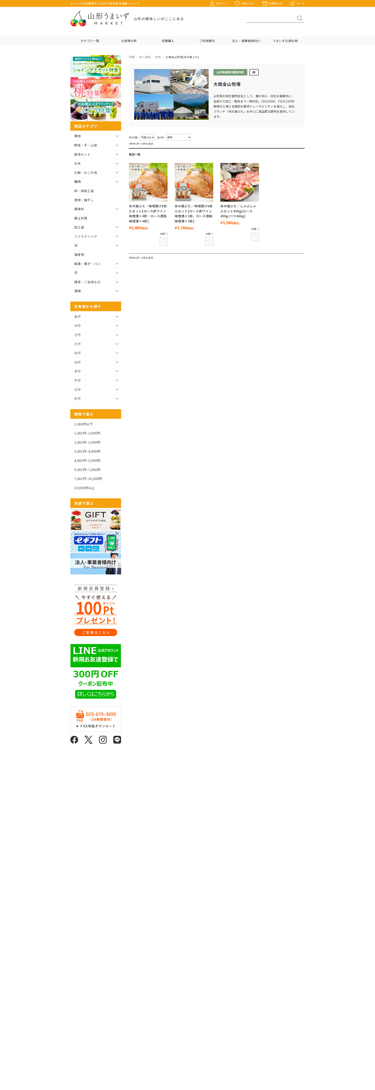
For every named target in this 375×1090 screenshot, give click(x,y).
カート (300, 3)
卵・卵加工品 (84, 190)
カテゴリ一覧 (89, 40)
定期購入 (168, 40)
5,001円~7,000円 (87, 469)
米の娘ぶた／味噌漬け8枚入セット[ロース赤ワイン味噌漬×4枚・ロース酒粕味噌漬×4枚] (148, 213)
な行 (77, 352)
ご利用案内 (207, 40)
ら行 (77, 389)
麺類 (77, 181)
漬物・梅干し (84, 200)
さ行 (77, 334)
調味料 (79, 209)
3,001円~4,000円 (87, 451)
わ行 (77, 398)
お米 (77, 163)
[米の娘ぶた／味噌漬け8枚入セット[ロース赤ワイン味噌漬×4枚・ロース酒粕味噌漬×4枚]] (148, 182)
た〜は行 (145, 57)
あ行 (77, 316)
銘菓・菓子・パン (87, 263)
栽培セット (82, 154)
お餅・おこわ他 (85, 172)
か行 (77, 325)
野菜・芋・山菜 (85, 145)
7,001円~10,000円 (88, 478)
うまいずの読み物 (285, 40)
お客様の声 (129, 40)
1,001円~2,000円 (87, 433)
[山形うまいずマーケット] (99, 18)
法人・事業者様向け (246, 40)
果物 (77, 136)
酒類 (77, 290)
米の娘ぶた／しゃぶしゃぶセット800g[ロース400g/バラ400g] (238, 211)
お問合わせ (275, 3)
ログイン (221, 3)
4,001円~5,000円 (87, 460)
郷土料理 (80, 218)
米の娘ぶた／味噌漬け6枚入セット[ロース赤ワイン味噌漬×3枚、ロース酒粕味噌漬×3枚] (194, 213)
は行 (77, 362)
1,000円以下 (83, 424)
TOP (132, 57)
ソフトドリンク (85, 236)
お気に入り (248, 3)
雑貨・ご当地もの (87, 281)
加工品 (79, 227)
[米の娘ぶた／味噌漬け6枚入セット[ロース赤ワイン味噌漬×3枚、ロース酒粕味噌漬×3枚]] (194, 182)
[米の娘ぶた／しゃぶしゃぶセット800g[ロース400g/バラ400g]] (239, 182)
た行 (158, 57)
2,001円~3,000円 (87, 442)
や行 (77, 380)
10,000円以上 (84, 487)
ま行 (77, 371)
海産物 (79, 254)
